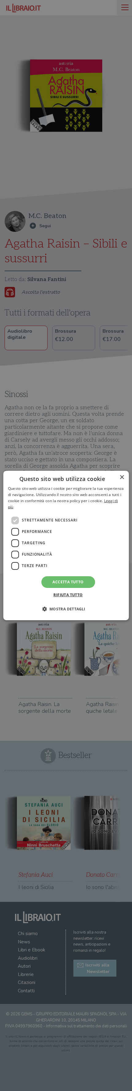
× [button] (121, 477)
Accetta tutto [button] (67, 582)
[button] (66, 609)
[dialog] (66, 545)
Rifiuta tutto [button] (68, 594)
